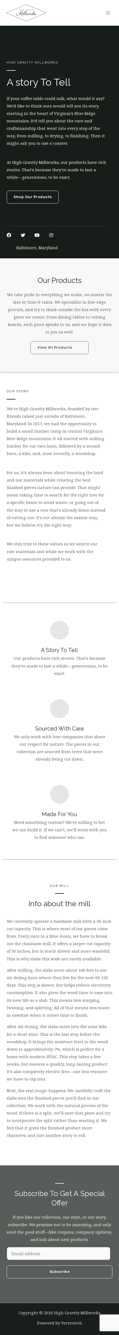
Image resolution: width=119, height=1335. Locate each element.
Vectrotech (71, 1323)
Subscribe (60, 1271)
